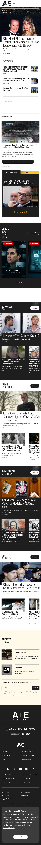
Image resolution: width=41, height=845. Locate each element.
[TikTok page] (33, 769)
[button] (4, 140)
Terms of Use (17, 695)
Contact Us (22, 695)
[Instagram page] (26, 769)
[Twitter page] (14, 769)
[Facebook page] (8, 769)
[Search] (34, 3)
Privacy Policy (10, 695)
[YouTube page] (20, 769)
